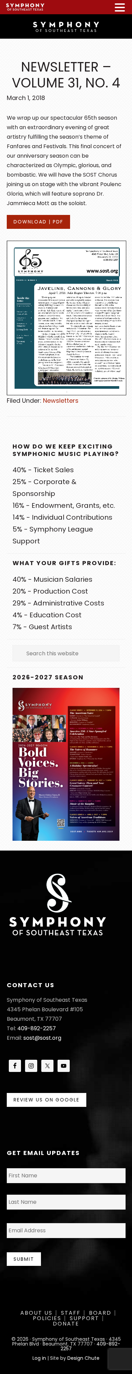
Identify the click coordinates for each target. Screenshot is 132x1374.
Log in (39, 1358)
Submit (24, 1259)
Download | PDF (38, 221)
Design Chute (83, 1358)
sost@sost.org (42, 1038)
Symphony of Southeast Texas (66, 26)
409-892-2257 (36, 1028)
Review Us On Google (47, 1099)
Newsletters (61, 400)
